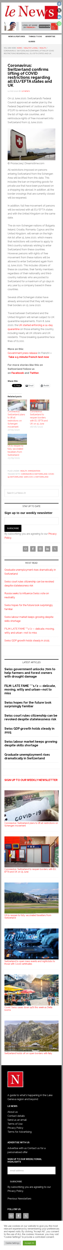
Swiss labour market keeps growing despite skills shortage (30, 743)
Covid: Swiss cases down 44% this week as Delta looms (28, 1008)
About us (12, 1111)
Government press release (22, 353)
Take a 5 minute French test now (28, 357)
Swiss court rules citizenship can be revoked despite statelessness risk (30, 717)
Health (23, 471)
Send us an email (17, 1119)
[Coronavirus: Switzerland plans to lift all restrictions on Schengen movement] (17, 405)
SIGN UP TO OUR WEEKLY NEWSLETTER (30, 780)
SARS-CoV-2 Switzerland (36, 477)
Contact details (16, 1115)
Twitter (34, 372)
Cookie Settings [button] (12, 1243)
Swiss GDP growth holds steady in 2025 (26, 640)
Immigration (34, 471)
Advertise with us (17, 1148)
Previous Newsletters (19, 1198)
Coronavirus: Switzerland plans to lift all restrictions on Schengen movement (31, 824)
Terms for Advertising (19, 1131)
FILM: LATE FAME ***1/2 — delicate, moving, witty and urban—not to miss (30, 689)
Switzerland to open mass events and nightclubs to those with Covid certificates (29, 962)
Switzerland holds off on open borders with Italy (28, 1053)
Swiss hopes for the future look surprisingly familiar (27, 704)
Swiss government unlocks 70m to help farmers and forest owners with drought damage (29, 672)
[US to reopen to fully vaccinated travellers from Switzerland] (17, 439)
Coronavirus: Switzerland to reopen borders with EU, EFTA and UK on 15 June (39, 417)
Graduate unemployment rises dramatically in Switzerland (27, 756)
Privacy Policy (15, 1127)
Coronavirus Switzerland (34, 474)
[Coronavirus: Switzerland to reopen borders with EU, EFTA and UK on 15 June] (39, 405)
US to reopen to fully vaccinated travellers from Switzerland (27, 916)
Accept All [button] (29, 1243)
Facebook (17, 372)
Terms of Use (14, 1123)
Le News (31, 12)
